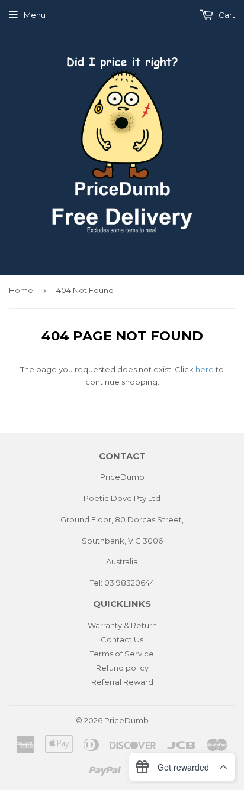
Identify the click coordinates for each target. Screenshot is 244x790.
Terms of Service (122, 653)
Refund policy (122, 667)
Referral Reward (122, 682)
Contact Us (122, 639)
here (204, 369)
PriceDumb (126, 720)
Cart (226, 14)
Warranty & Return (122, 625)
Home (21, 290)
